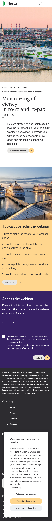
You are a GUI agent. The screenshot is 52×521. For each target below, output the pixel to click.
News (12, 413)
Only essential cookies (26, 508)
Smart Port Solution (17, 88)
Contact (13, 424)
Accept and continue (26, 501)
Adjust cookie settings (26, 494)
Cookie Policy (15, 487)
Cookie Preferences (13, 517)
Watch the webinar (18, 151)
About (12, 407)
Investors (14, 418)
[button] (40, 3)
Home (4, 88)
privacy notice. (16, 342)
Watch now (10, 282)
